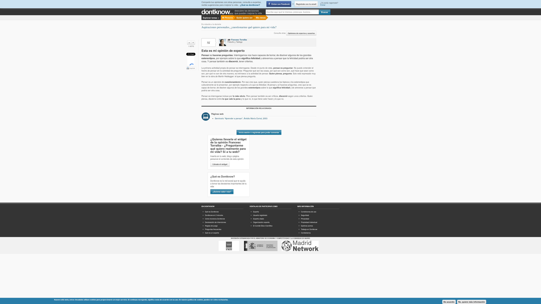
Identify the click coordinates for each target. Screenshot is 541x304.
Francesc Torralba (239, 39)
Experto (256, 211)
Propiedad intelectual (309, 222)
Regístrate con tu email (306, 4)
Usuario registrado (260, 215)
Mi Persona (227, 17)
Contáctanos (306, 233)
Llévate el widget (220, 164)
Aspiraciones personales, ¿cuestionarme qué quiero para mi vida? (238, 27)
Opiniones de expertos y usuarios (301, 33)
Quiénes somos (307, 225)
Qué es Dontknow (212, 211)
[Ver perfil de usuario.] (222, 42)
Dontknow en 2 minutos (214, 215)
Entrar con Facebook (280, 4)
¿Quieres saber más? (222, 191)
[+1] (190, 61)
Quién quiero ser (244, 17)
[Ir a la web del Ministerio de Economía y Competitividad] (261, 246)
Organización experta (261, 222)
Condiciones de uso (308, 211)
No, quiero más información (471, 302)
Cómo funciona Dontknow (215, 218)
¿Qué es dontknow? (250, 4)
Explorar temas (211, 17)
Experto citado (258, 218)
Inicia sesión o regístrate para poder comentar (259, 132)
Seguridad (305, 215)
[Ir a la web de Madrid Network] (300, 246)
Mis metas (261, 17)
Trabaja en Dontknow (309, 229)
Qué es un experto (212, 233)
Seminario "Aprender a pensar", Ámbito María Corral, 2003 (241, 118)
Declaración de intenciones (215, 222)
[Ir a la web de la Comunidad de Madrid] (229, 246)
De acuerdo (449, 302)
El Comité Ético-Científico (262, 225)
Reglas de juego (211, 225)
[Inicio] (218, 11)
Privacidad (305, 218)
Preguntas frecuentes (213, 229)
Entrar (322, 5)
